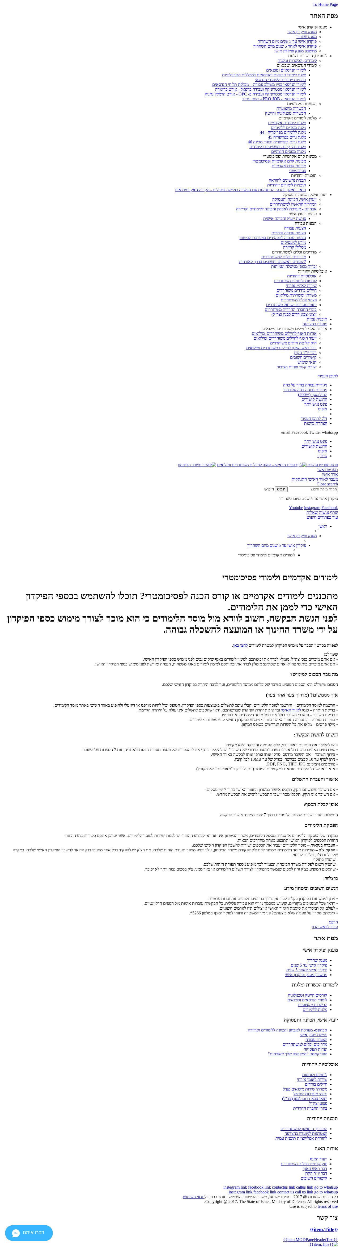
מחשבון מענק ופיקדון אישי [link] (306, 974)
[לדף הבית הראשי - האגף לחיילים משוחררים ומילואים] (262, 465)
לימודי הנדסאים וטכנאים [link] (307, 1000)
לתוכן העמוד (328, 376)
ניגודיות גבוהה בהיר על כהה (305, 385)
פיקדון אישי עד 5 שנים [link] (309, 965)
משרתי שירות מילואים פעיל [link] (305, 1089)
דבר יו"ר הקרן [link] (316, 1173)
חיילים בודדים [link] (316, 1084)
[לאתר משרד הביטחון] (197, 465)
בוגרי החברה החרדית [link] (310, 1108)
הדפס (333, 922)
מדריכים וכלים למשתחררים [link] (305, 1044)
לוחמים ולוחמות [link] (314, 1074)
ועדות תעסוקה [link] (315, 1049)
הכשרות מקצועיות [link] (312, 1004)
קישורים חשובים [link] (314, 1178)
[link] (302, 32)
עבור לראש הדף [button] (325, 927)
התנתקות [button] (299, 479)
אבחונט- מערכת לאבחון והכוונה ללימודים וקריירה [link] (287, 1030)
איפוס (322, 409)
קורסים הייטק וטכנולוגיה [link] (307, 995)
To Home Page (325, 4)
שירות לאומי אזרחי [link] (312, 1079)
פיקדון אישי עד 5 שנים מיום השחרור (276, 545)
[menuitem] (164, 39)
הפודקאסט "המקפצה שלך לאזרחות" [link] (297, 1054)
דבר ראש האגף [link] (315, 1168)
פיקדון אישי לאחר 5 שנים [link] (306, 970)
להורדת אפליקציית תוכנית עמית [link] (301, 1138)
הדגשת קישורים (314, 399)
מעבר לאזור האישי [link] (323, 479)
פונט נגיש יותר (315, 404)
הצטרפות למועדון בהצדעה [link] (305, 1133)
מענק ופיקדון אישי (302, 536)
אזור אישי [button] (330, 474)
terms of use (328, 1206)
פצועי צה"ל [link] (318, 1103)
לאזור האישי (291, 710)
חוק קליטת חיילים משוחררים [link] (304, 1163)
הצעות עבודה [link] (316, 1039)
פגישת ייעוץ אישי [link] (313, 1034)
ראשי (322, 526)
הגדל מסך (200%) (312, 394)
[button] (322, 465)
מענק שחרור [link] (317, 960)
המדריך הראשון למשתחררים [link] (303, 1128)
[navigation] (235, 1187)
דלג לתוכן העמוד (314, 418)
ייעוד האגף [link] (318, 1159)
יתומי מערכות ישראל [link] (310, 1094)
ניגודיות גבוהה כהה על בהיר (305, 390)
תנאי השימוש (194, 1196)
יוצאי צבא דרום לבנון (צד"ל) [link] (304, 1098)
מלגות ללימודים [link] (315, 1009)
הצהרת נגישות (315, 423)
